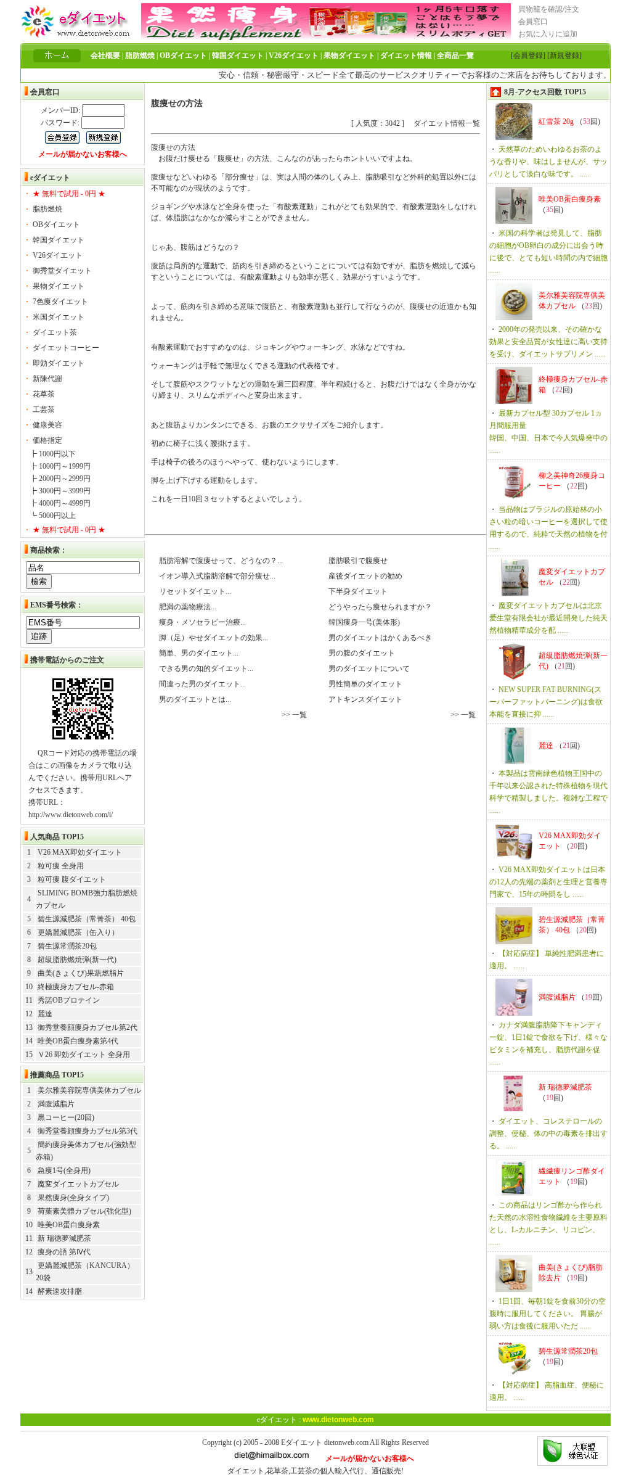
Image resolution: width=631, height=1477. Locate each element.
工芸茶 (44, 409)
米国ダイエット (58, 317)
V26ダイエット (58, 255)
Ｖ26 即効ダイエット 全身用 (84, 1054)
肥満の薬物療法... (186, 607)
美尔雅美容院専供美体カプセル (89, 1090)
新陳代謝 (47, 378)
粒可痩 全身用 (61, 866)
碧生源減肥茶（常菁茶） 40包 (87, 919)
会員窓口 (533, 21)
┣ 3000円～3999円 (60, 491)
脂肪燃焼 (47, 209)
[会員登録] (528, 55)
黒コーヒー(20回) (66, 1117)
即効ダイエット (58, 363)
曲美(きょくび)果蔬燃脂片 (81, 973)
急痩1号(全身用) (64, 1170)
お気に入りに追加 (547, 34)
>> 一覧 (294, 714)
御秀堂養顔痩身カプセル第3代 (87, 1131)
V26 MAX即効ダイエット (80, 852)
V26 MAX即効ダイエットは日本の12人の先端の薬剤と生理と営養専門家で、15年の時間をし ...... (548, 882)
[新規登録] (564, 55)
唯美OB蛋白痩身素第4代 (78, 1041)
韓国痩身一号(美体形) (363, 622)
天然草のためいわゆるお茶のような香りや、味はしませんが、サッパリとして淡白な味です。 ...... (548, 161)
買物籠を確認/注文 (548, 9)
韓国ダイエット (58, 240)
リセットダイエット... (194, 591)
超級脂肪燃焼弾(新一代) (77, 959)
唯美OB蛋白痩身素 (69, 1224)
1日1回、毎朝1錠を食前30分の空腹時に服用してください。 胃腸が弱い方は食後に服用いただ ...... (547, 1313)
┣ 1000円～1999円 (60, 466)
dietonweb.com (346, 1442)
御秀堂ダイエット (62, 270)
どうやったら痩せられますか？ (379, 607)
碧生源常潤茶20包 (67, 946)
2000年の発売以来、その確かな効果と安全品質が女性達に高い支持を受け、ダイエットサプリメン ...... (548, 341)
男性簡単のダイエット (364, 684)
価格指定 (47, 440)
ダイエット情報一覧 (446, 123)
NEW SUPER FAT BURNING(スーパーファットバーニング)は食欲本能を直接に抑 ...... (546, 701)
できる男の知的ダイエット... (205, 668)
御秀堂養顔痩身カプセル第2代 (87, 1027)
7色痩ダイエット (60, 301)
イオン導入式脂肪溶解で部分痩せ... (216, 576)
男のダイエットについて (368, 668)
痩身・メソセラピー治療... (201, 622)
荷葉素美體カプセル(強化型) (84, 1211)
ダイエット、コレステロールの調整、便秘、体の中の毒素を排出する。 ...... (548, 1133)
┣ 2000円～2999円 (60, 478)
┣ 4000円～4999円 (60, 503)
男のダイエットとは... (194, 699)
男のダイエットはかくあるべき (379, 637)
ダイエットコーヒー (66, 348)
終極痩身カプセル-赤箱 (76, 986)
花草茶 (44, 394)
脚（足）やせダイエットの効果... (212, 637)
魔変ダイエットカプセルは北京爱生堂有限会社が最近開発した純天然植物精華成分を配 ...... (548, 618)
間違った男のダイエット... (201, 684)
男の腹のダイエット (361, 653)
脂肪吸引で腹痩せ (357, 560)
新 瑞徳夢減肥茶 (64, 1238)
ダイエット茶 (55, 332)
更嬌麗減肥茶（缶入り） (78, 932)
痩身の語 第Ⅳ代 (64, 1252)
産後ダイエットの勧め (364, 576)
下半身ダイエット (357, 591)
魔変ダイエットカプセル (78, 1184)
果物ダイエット (58, 286)
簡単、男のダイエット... (197, 653)
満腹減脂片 (56, 1104)
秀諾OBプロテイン (69, 1000)
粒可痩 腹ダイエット (72, 879)
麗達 (45, 1014)
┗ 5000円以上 (53, 515)
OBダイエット (56, 224)
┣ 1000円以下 (53, 454)
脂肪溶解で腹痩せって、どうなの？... (220, 560)
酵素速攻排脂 (60, 1291)
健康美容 (47, 425)
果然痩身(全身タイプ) (73, 1197)
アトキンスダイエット (364, 699)
